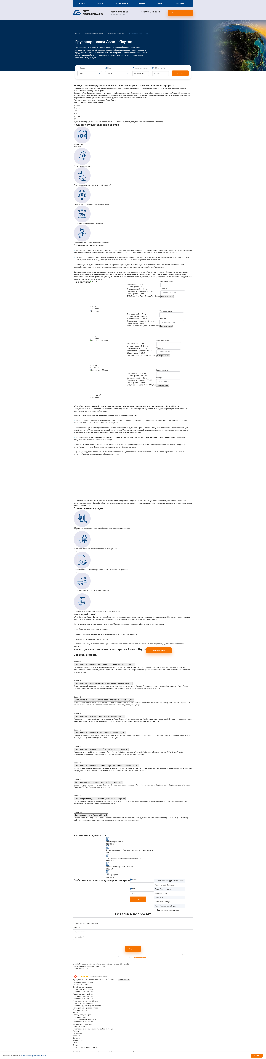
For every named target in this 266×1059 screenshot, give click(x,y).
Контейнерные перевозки (85, 257)
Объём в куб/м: (160, 68)
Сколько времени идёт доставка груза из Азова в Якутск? (100, 799)
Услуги (82, 3)
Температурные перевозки (83, 1003)
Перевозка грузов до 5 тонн (83, 996)
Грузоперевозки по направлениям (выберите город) (93, 1029)
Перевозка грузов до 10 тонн (84, 999)
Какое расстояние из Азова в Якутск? (91, 815)
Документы (77, 1036)
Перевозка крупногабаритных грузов (87, 1006)
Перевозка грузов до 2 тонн (83, 991)
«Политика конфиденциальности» (33, 1056)
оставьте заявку (157, 122)
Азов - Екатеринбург (163, 902)
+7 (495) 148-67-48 (150, 11)
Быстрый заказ (159, 650)
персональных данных (140, 957)
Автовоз (76, 1012)
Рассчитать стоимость (180, 13)
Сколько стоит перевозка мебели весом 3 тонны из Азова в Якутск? (104, 700)
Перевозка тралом (80, 1010)
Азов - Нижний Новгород (164, 885)
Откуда (82, 68)
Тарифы (99, 3)
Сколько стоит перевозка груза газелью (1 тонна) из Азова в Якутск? (104, 665)
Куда (109, 68)
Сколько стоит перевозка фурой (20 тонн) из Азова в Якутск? (101, 749)
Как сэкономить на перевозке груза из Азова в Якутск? (98, 782)
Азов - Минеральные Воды (165, 906)
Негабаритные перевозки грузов (85, 1008)
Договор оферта (112, 875)
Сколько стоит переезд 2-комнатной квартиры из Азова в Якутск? (103, 683)
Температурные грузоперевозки (88, 265)
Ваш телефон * (79, 937)
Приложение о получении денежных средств (123, 858)
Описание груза (166, 281)
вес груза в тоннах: (141, 68)
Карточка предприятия (114, 842)
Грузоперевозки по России (83, 1022)
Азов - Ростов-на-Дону (163, 889)
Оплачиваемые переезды (83, 989)
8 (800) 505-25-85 (119, 11)
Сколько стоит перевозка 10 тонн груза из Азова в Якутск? (100, 733)
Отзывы (141, 3)
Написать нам (124, 980)
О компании (121, 3)
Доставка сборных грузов (82, 1024)
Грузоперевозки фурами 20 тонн (85, 1001)
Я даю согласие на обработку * (132, 957)
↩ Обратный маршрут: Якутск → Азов (169, 881)
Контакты (180, 3)
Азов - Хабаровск (161, 893)
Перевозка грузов (79, 1017)
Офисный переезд (80, 1026)
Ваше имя (77, 927)
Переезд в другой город (82, 1015)
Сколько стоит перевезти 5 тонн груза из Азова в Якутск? (99, 716)
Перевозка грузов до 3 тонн (83, 994)
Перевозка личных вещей (83, 982)
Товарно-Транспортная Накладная (119, 867)
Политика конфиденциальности (85, 1047)
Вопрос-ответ (78, 1040)
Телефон (163, 289)
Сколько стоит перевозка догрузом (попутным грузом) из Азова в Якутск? (107, 766)
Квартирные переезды (81, 985)
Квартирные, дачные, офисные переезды (92, 250)
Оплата (161, 3)
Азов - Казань (160, 897)
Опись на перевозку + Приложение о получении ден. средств (129, 850)
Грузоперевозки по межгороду (84, 1019)
